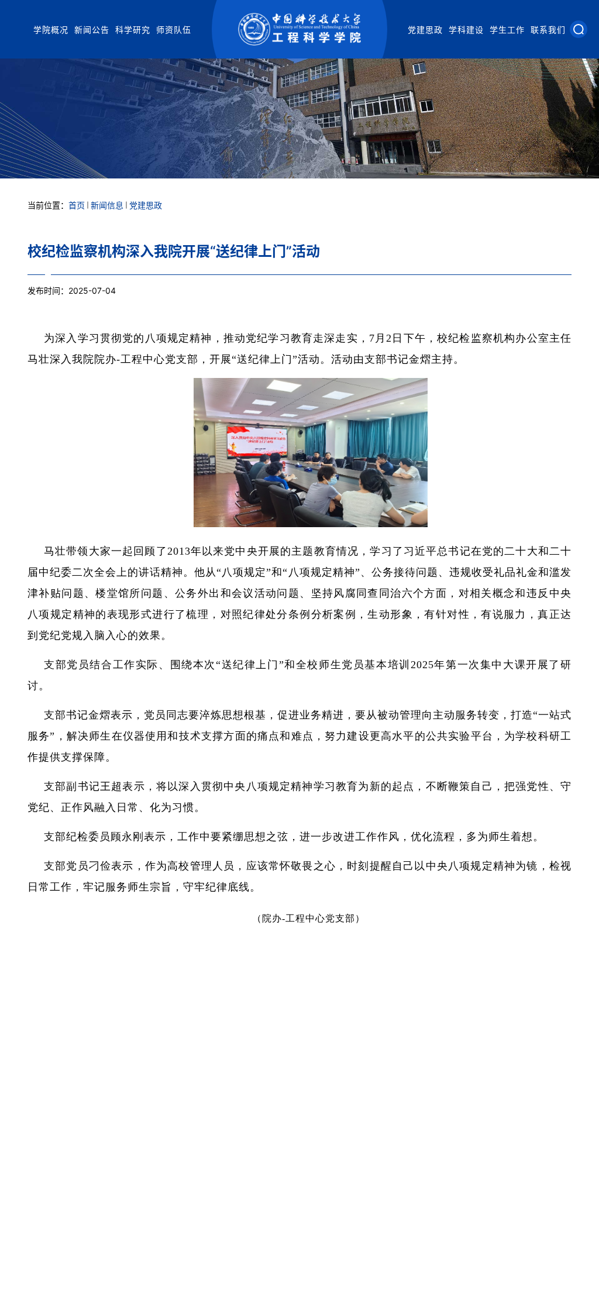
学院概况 (50, 30)
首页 (76, 205)
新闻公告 (91, 30)
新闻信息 (107, 205)
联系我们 (548, 30)
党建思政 (425, 30)
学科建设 (466, 30)
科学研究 (132, 30)
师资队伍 (173, 30)
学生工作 (507, 30)
